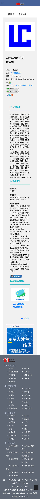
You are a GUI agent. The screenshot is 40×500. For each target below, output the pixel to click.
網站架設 (12, 422)
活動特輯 (12, 375)
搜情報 (26, 372)
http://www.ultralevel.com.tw (22, 85)
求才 (25, 425)
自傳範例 (27, 432)
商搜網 (11, 395)
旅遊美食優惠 (13, 372)
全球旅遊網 (13, 408)
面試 (25, 429)
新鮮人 (26, 402)
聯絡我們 (12, 382)
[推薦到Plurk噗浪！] (12, 94)
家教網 (26, 405)
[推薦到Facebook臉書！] (7, 94)
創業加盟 (27, 395)
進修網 (11, 398)
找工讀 (26, 439)
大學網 (11, 405)
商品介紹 (22, 14)
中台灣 (11, 392)
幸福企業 (12, 432)
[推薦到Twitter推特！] (10, 94)
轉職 (10, 402)
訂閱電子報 (28, 375)
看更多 (26, 318)
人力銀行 (27, 389)
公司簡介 (10, 14)
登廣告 (26, 378)
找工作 (11, 425)
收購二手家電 (13, 459)
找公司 (11, 368)
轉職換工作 (13, 435)
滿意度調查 (13, 378)
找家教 (11, 439)
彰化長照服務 (13, 476)
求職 (10, 429)
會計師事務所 (29, 466)
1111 (10, 389)
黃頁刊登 (12, 415)
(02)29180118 (16, 73)
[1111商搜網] (20, 4)
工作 (25, 422)
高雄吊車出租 (29, 472)
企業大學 (27, 398)
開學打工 (27, 435)
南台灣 (26, 392)
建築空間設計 (13, 472)
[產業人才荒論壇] (20, 341)
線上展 (26, 419)
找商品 (26, 368)
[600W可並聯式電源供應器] (20, 294)
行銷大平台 (28, 408)
